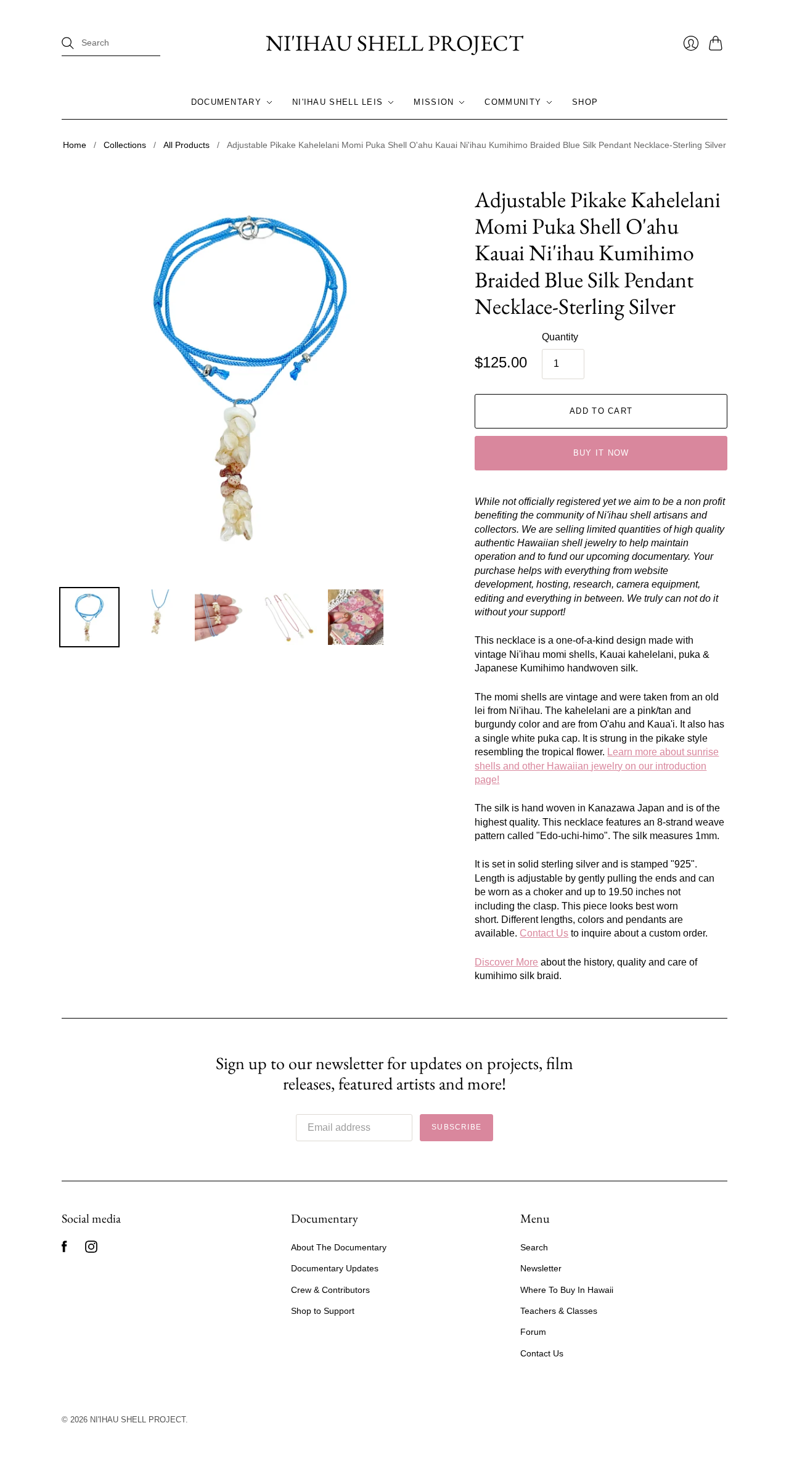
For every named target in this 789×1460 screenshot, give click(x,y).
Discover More (506, 962)
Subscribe (456, 1127)
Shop (585, 102)
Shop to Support (322, 1311)
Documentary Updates (334, 1268)
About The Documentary (338, 1247)
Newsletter (541, 1268)
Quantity (560, 337)
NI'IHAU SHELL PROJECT (394, 42)
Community (512, 102)
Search (534, 1247)
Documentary (226, 102)
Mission (434, 102)
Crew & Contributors (330, 1290)
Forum (533, 1332)
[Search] (68, 43)
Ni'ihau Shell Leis (337, 102)
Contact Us (544, 933)
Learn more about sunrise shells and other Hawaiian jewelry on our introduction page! (597, 766)
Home (74, 145)
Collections (125, 145)
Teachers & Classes (558, 1311)
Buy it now (601, 452)
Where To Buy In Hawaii (566, 1290)
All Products (186, 145)
